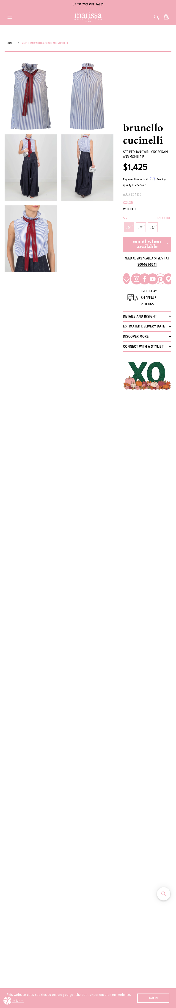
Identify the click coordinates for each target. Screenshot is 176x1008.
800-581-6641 (147, 264)
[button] (10, 17)
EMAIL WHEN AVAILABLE (147, 244)
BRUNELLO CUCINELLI (143, 133)
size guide (163, 218)
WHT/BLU (129, 209)
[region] (88, 4)
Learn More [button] (15, 1001)
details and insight (140, 316)
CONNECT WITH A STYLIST (143, 346)
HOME (10, 43)
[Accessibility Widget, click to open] (7, 1000)
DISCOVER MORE (136, 336)
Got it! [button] (153, 998)
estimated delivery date (144, 326)
